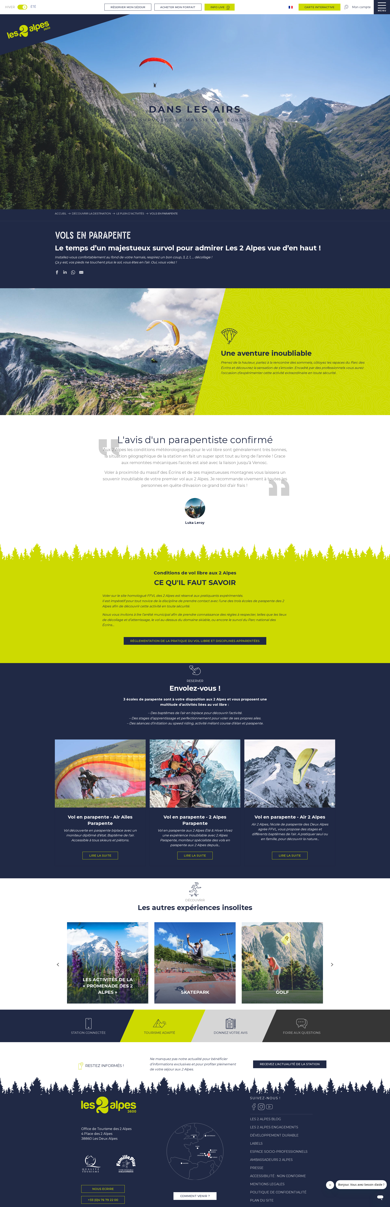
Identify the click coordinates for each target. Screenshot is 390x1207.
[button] (121, 356)
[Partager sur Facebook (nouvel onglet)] (57, 273)
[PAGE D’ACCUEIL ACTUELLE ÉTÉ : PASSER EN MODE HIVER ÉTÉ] (22, 7)
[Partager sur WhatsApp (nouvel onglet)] (73, 273)
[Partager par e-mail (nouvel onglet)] (81, 273)
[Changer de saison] (23, 7)
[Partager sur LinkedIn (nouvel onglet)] (65, 273)
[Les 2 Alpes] (108, 1114)
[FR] (291, 7)
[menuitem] (28, 29)
